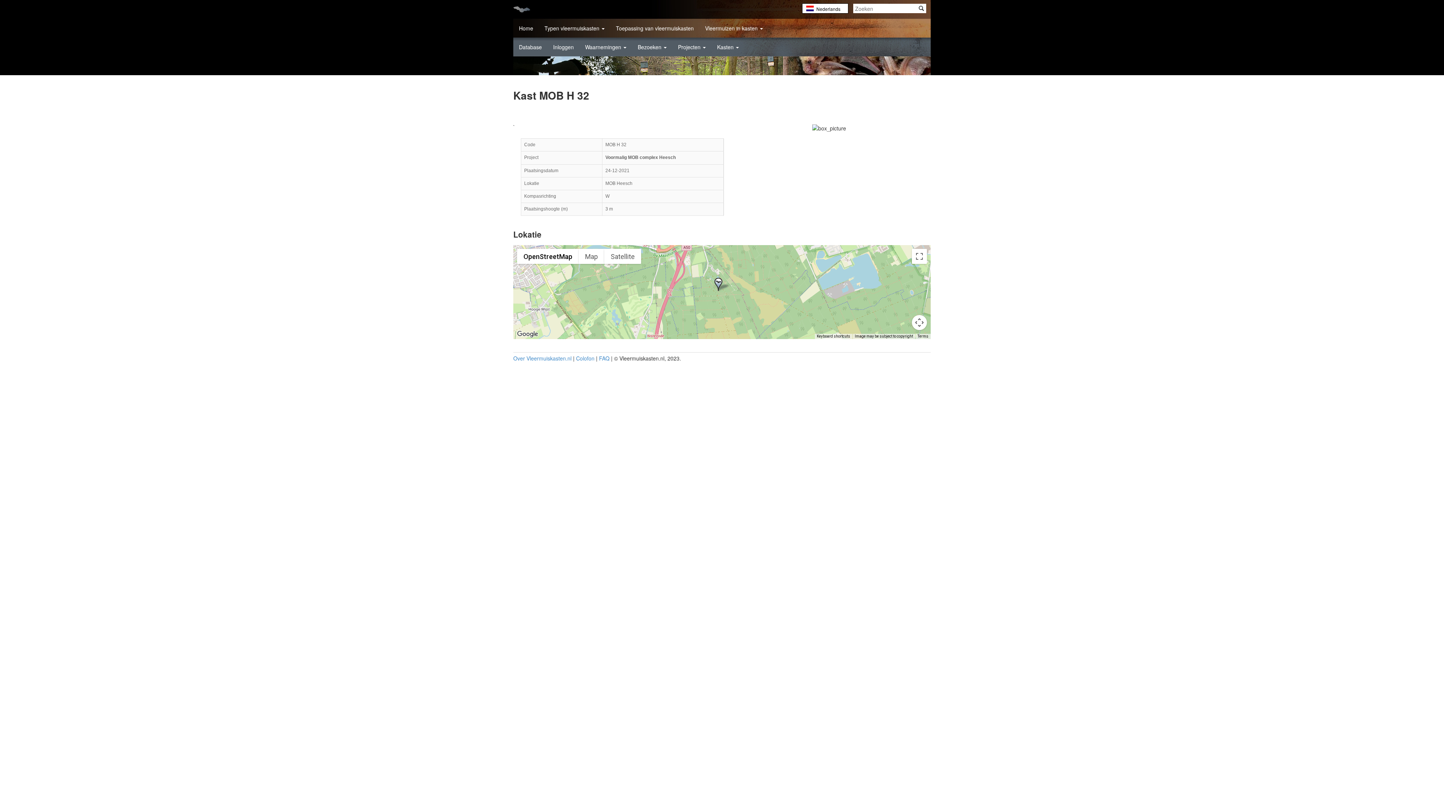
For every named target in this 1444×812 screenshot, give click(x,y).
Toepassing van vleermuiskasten (655, 28)
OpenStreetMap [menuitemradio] (547, 257)
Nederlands (828, 9)
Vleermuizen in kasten (732, 28)
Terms (923, 336)
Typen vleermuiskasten (573, 28)
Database (530, 47)
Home (526, 28)
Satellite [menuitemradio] (623, 257)
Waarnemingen (604, 47)
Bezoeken (650, 47)
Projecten (690, 47)
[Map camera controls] (919, 322)
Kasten (726, 47)
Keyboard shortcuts (833, 336)
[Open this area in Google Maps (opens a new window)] (527, 334)
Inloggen (563, 47)
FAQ (604, 358)
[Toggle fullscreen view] (919, 256)
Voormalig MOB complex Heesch (640, 157)
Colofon (585, 358)
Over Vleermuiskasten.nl (542, 358)
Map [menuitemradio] (591, 257)
